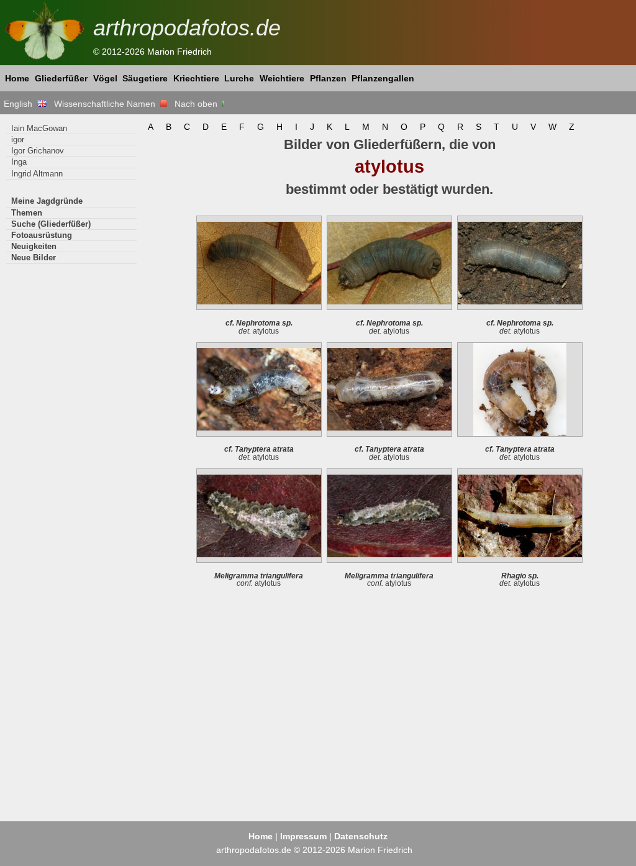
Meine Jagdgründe (47, 201)
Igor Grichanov (37, 150)
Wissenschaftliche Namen (107, 104)
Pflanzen (328, 78)
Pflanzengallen (383, 78)
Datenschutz (361, 836)
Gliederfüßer (61, 78)
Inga (19, 161)
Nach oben (197, 104)
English (20, 104)
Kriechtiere (196, 78)
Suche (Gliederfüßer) (51, 224)
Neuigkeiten (34, 246)
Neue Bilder (33, 257)
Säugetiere (145, 78)
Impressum (303, 836)
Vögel (105, 78)
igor (17, 139)
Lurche (239, 78)
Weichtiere (282, 78)
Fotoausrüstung (41, 235)
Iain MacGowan (39, 128)
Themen (26, 212)
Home (17, 78)
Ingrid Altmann (37, 173)
